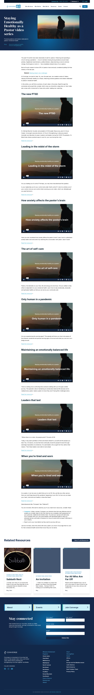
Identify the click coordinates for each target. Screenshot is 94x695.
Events (60, 6)
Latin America (70, 665)
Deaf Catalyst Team (72, 669)
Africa (68, 658)
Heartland (46, 658)
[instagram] (8, 669)
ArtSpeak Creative (55, 692)
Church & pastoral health (16, 44)
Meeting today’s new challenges (38, 73)
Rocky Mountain (47, 674)
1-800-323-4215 (63, 1)
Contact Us (54, 1)
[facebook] (5, 669)
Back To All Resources (82, 540)
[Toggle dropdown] (71, 1)
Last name (69, 617)
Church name (50, 624)
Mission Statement (49, 652)
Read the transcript (26, 140)
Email (47, 630)
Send (68, 656)
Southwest (46, 676)
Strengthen (70, 654)
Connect (65, 6)
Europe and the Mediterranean (75, 662)
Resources (53, 6)
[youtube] (12, 669)
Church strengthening (15, 45)
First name (49, 617)
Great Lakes (46, 656)
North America (70, 667)
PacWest (45, 671)
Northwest (46, 669)
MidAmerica (46, 660)
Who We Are (38, 6)
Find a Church (47, 678)
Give (84, 6)
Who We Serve (29, 6)
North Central (47, 665)
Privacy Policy (70, 671)
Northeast (46, 667)
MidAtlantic (46, 663)
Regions (45, 654)
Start (68, 652)
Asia (67, 660)
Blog (5, 44)
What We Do (46, 6)
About (45, 682)
